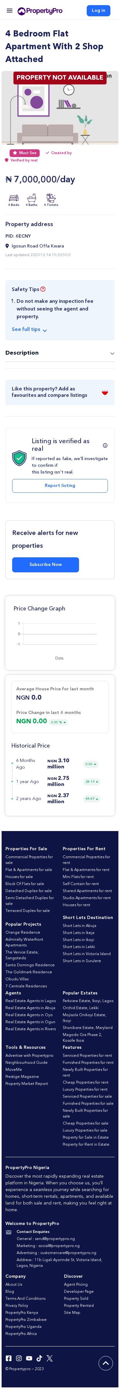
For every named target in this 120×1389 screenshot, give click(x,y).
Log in (98, 10)
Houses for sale (19, 877)
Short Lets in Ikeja (78, 933)
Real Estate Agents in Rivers (30, 1029)
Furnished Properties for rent (88, 1063)
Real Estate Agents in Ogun (30, 1022)
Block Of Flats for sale (24, 884)
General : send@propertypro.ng (46, 1239)
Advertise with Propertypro (29, 1056)
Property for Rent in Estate (86, 1145)
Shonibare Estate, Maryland (88, 1028)
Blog (9, 1292)
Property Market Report (26, 1084)
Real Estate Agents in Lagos (30, 1001)
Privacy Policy (16, 1306)
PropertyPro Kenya (21, 1313)
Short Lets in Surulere (82, 961)
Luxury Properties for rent (85, 1090)
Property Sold (76, 1299)
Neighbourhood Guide (26, 1063)
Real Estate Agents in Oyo (29, 1015)
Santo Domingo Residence (30, 965)
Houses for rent (76, 905)
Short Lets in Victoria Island (87, 954)
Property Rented (79, 1306)
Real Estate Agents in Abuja (30, 1008)
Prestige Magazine (22, 1077)
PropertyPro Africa (21, 1334)
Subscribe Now (45, 564)
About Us (13, 1285)
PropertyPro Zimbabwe (26, 1320)
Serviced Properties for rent (87, 1056)
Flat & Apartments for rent (86, 870)
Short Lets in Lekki (79, 947)
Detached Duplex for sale (28, 891)
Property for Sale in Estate (86, 1138)
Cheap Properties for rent (85, 1083)
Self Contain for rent (81, 884)
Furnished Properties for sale (88, 1104)
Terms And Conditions (25, 1299)
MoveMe (13, 1070)
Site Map (72, 1313)
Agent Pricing (76, 1285)
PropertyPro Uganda (23, 1327)
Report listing (60, 485)
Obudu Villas (16, 979)
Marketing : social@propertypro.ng (48, 1246)
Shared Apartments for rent (87, 891)
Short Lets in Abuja (79, 926)
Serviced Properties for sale (87, 1097)
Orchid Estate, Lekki (81, 1008)
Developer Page (79, 1292)
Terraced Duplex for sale (27, 911)
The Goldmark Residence (28, 972)
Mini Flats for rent (78, 877)
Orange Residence (22, 933)
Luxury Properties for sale (85, 1131)
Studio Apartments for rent (87, 898)
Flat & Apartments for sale (28, 870)
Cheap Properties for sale (85, 1124)
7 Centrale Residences (26, 986)
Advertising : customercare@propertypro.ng (56, 1253)
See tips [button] (26, 329)
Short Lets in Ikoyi (78, 940)
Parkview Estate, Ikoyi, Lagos (88, 1001)
